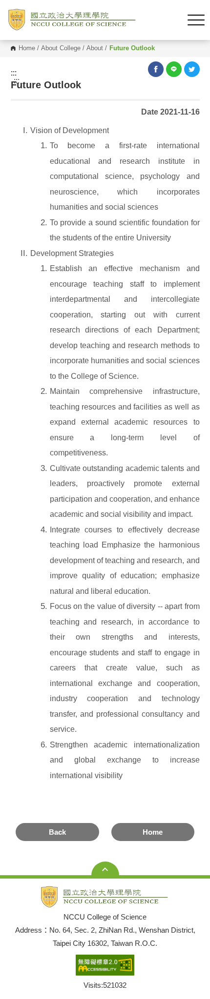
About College (61, 48)
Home (27, 48)
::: (14, 73)
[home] (72, 20)
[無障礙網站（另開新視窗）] (105, 965)
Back (57, 832)
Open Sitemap (105, 869)
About (94, 48)
